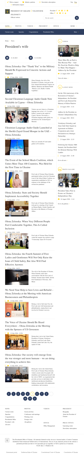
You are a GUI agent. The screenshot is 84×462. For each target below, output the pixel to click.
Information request (18, 5)
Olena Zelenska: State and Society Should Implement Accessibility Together (26, 194)
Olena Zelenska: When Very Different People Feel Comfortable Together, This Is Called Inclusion (27, 225)
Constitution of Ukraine (71, 452)
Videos (46, 409)
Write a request (14, 2)
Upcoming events (68, 426)
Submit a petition (30, 2)
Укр (71, 2)
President (67, 409)
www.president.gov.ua (41, 444)
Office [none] (56, 26)
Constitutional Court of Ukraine (50, 452)
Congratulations (33, 32)
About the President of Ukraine (69, 415)
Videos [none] (30, 26)
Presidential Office (48, 32)
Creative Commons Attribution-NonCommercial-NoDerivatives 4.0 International (45, 440)
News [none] (7, 26)
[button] (59, 11)
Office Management (49, 426)
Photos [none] (18, 26)
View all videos (62, 78)
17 (30, 398)
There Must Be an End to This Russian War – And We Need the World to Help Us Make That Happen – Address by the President (68, 65)
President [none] (43, 26)
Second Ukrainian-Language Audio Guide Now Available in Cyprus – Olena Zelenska (28, 100)
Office (46, 423)
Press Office (68, 423)
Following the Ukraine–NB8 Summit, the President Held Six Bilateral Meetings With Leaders (67, 148)
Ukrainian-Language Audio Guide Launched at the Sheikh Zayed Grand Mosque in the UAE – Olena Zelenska (28, 131)
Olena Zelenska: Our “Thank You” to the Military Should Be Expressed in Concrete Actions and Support (30, 70)
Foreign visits (28, 419)
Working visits (28, 417)
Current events (9, 32)
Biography (66, 412)
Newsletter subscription (48, 2)
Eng (75, 2)
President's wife (9, 422)
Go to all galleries (63, 204)
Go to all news (62, 160)
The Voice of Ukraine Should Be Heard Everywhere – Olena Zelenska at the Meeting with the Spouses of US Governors (27, 326)
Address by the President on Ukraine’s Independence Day (67, 113)
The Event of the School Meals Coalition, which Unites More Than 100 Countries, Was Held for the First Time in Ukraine (29, 163)
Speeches (21, 32)
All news (7, 424)
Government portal (11, 452)
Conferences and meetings (32, 414)
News (12, 41)
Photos (27, 409)
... (51, 394)
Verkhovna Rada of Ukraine (29, 452)
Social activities (29, 412)
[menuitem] (9, 26)
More (72, 26)
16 (25, 398)
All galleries (28, 422)
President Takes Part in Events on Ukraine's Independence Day (66, 193)
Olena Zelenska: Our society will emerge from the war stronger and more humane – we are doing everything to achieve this (30, 358)
